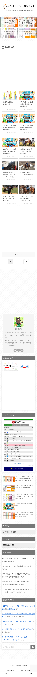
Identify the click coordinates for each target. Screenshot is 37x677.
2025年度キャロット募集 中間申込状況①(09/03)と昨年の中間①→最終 (16, 583)
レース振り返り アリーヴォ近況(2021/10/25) (17, 621)
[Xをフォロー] (18, 350)
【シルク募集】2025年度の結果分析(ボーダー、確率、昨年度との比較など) (17, 591)
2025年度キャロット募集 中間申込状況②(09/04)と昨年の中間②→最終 (16, 575)
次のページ (18, 254)
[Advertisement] (18, 69)
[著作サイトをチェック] (15, 350)
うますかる (18, 329)
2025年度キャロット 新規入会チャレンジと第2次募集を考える (18, 560)
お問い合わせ (10, 670)
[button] (32, 647)
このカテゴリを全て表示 (18, 463)
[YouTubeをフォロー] (21, 350)
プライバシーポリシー (27, 670)
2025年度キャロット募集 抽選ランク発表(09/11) (16, 567)
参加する (31, 465)
